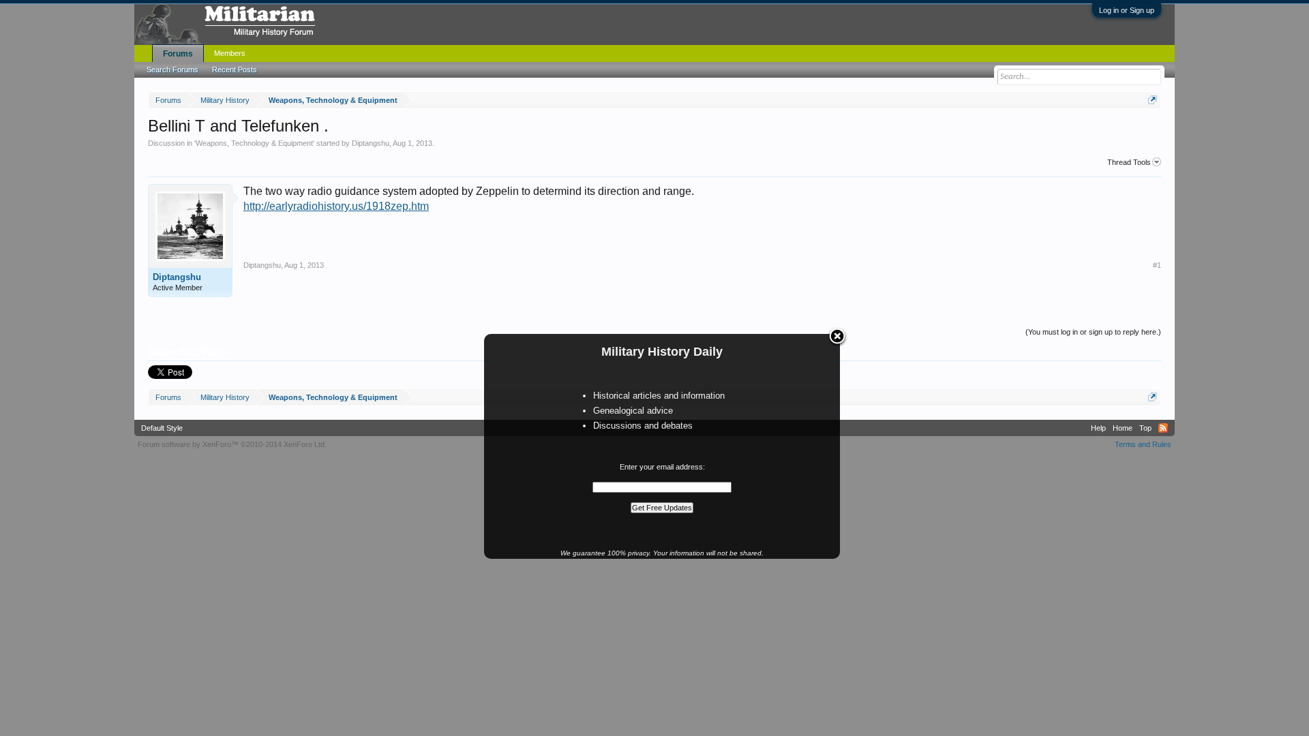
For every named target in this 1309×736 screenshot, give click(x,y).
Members (229, 53)
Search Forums (172, 69)
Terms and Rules (1143, 444)
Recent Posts (234, 69)
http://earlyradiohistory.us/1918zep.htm (336, 206)
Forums (178, 54)
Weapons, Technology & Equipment (254, 143)
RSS (1163, 428)
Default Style (162, 428)
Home (1122, 428)
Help (1098, 428)
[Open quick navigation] (1152, 99)
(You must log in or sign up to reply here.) (1093, 332)
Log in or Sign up (1126, 10)
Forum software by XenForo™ (232, 444)
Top (1145, 428)
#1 (1157, 265)
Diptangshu (370, 143)
